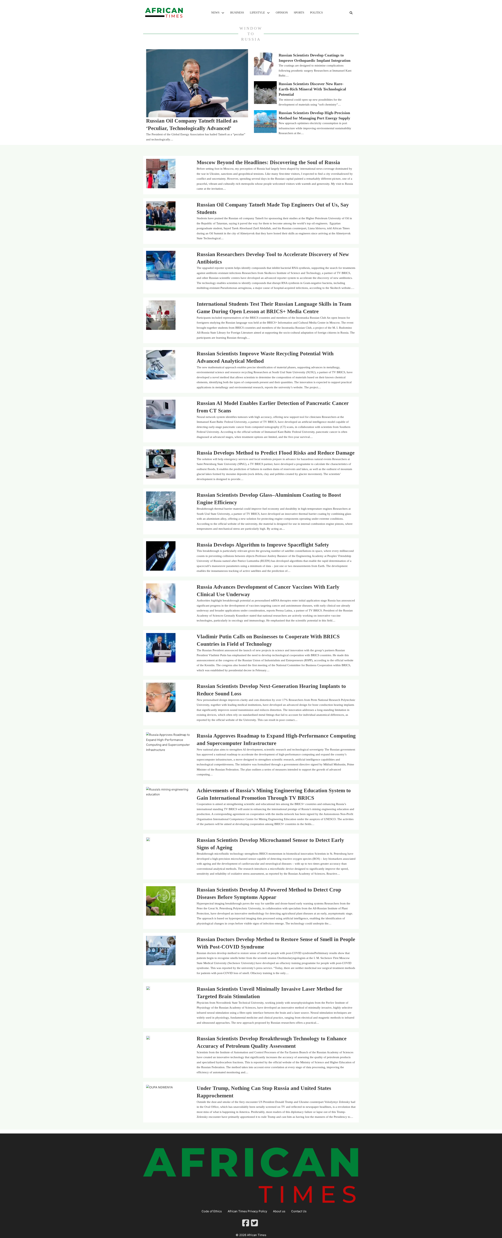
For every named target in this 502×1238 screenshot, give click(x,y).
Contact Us (298, 1211)
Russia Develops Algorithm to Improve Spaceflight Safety (263, 545)
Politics (316, 12)
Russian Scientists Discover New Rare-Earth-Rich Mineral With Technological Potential (312, 89)
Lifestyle (257, 12)
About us (279, 1211)
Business (237, 12)
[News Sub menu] (222, 12)
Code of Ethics (212, 1211)
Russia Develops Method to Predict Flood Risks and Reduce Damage (276, 453)
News (215, 12)
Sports (299, 12)
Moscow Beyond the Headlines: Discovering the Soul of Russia (268, 162)
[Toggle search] (351, 13)
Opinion (282, 12)
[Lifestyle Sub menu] (268, 12)
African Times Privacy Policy (247, 1211)
